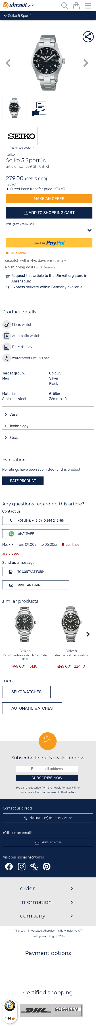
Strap (14, 437)
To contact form (30, 572)
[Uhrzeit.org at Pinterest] (47, 866)
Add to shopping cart (51, 212)
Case (14, 414)
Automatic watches (32, 708)
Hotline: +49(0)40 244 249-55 (40, 521)
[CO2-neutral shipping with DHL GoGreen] (51, 1010)
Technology (19, 426)
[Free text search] (64, 6)
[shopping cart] (76, 6)
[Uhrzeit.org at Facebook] (9, 866)
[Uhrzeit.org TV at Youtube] (34, 866)
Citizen (25, 651)
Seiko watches (26, 691)
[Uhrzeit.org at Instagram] (22, 866)
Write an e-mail (29, 585)
